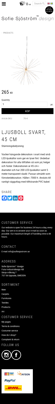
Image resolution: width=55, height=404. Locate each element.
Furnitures (6, 298)
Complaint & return (10, 339)
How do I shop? (9, 335)
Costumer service (10, 330)
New (4, 289)
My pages (6, 321)
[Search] (43, 3)
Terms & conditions (11, 326)
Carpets (5, 294)
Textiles (5, 302)
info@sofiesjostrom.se (19, 251)
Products (6, 307)
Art (3, 311)
